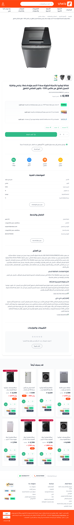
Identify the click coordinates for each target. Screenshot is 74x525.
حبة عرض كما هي (7, 10)
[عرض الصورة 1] (69, 78)
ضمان (70, 501)
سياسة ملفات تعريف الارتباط (59, 515)
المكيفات (69, 10)
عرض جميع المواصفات (37, 204)
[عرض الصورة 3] (55, 78)
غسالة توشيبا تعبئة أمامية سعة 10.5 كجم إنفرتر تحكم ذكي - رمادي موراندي (28, 440)
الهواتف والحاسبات (21, 10)
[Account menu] (3, 3)
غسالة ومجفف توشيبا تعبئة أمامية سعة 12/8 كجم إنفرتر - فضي (64, 440)
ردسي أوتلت (32, 489)
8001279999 (40, 476)
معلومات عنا (33, 487)
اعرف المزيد (21, 105)
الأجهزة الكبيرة (59, 10)
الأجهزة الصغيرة (48, 10)
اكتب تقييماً (37, 346)
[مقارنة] (64, 404)
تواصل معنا (69, 491)
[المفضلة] (68, 404)
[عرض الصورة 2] (62, 78)
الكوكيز (52, 489)
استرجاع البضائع (68, 498)
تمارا (53, 497)
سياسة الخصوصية (49, 492)
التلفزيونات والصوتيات (35, 10)
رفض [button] (6, 517)
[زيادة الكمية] (60, 134)
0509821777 (25, 476)
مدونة (34, 494)
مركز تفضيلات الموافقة (48, 502)
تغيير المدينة (37, 149)
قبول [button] (6, 513)
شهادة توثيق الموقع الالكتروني (30, 497)
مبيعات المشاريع (68, 506)
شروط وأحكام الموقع (66, 496)
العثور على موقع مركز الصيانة (64, 503)
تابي (52, 494)
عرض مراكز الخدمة (37, 240)
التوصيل (70, 493)
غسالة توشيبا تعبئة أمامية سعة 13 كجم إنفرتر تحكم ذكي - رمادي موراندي (47, 440)
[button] (6, 520)
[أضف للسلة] (59, 404)
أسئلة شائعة (51, 487)
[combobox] (37, 4)
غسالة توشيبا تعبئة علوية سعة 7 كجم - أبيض (11, 439)
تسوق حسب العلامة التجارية (29, 492)
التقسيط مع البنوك (49, 499)
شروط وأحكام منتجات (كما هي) (65, 487)
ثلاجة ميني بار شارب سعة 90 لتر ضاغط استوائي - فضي (29, 389)
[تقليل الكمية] (67, 134)
